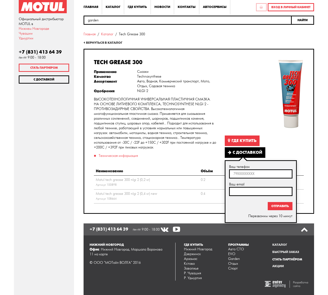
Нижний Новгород (198, 249)
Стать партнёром (287, 259)
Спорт (233, 268)
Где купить (137, 7)
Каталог (113, 7)
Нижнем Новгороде (34, 29)
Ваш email (236, 184)
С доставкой (44, 79)
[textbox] (188, 20)
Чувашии (26, 33)
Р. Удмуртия (193, 278)
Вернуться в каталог (104, 43)
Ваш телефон (239, 167)
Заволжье (191, 268)
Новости (162, 7)
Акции (278, 266)
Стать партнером (44, 67)
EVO (231, 254)
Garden (234, 259)
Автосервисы (214, 7)
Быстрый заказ (285, 252)
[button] (303, 20)
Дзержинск (192, 254)
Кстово (189, 264)
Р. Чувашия (192, 273)
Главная (91, 7)
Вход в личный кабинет (290, 7)
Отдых (233, 264)
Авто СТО (236, 249)
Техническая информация (118, 156)
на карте (101, 254)
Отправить (280, 206)
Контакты (186, 7)
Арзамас (190, 259)
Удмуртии (26, 38)
